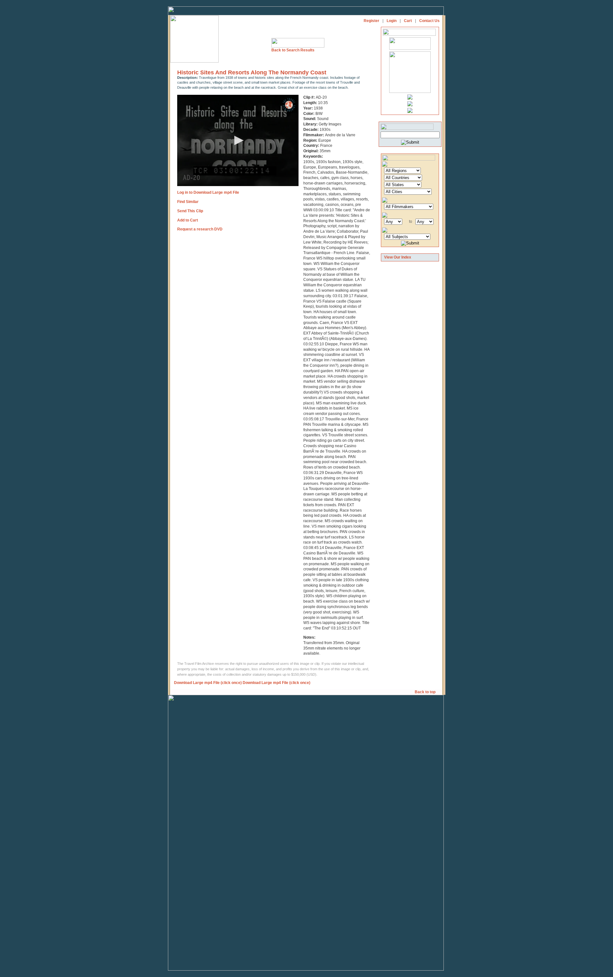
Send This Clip (190, 211)
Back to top (425, 692)
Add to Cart (187, 220)
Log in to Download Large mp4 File (208, 192)
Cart (408, 21)
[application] (238, 140)
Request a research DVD (200, 229)
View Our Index (397, 257)
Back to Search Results (292, 50)
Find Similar (188, 201)
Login (392, 21)
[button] (238, 140)
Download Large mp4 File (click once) (208, 682)
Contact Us (429, 21)
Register (371, 21)
